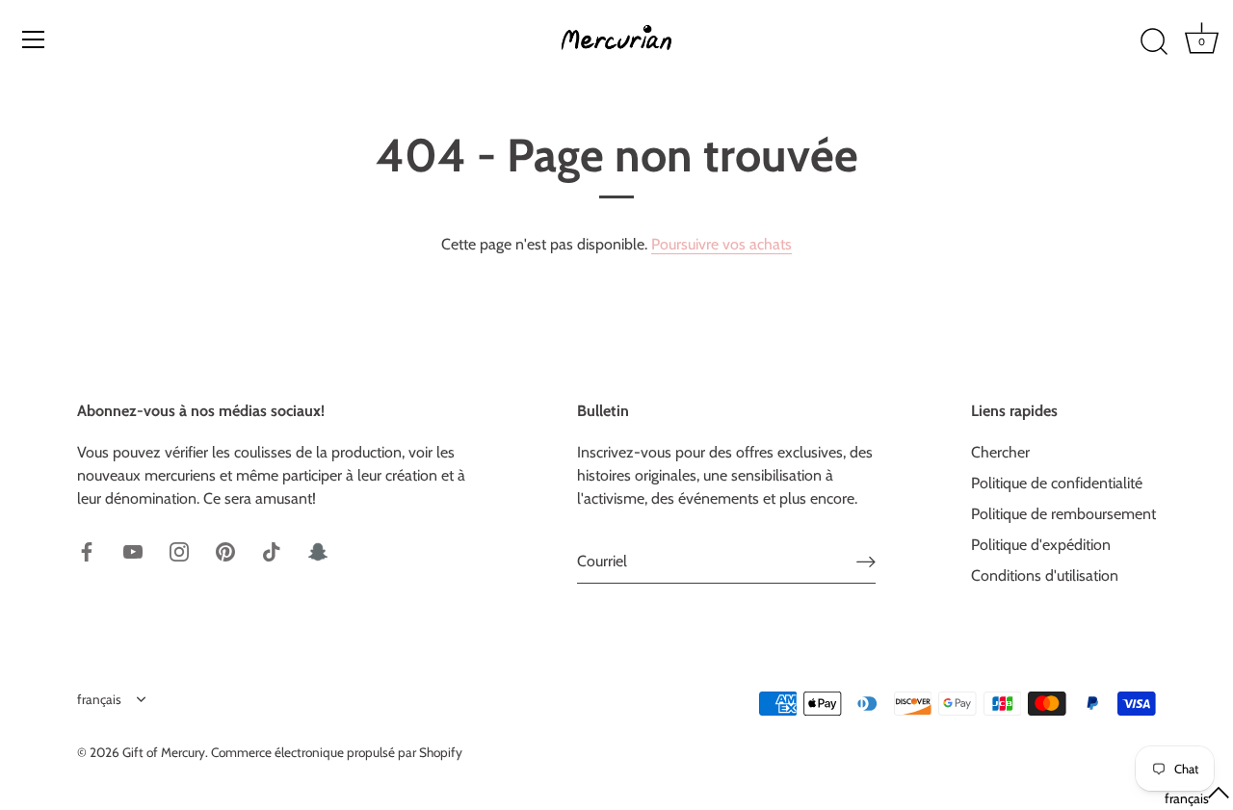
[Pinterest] (225, 550)
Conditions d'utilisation (1044, 575)
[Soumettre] (866, 562)
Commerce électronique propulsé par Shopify (336, 752)
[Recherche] (1154, 42)
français (99, 699)
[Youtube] (133, 550)
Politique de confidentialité (1056, 483)
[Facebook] (86, 550)
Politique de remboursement (1063, 514)
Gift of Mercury (163, 752)
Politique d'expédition (1041, 545)
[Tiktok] (271, 550)
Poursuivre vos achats (721, 244)
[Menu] (34, 39)
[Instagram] (179, 550)
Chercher (1000, 452)
